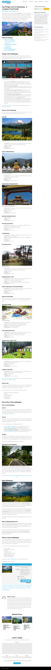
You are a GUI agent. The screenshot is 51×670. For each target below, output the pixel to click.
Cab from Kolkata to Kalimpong (9, 426)
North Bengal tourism (11, 587)
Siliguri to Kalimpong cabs (21, 587)
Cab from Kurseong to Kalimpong (10, 431)
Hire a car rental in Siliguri (6, 105)
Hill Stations (41, 1)
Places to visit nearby (9, 42)
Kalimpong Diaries (28, 585)
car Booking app (13, 559)
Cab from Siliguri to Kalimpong (9, 427)
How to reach (7, 45)
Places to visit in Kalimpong (10, 40)
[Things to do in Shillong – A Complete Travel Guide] (17, 619)
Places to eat (7, 43)
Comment (17, 642)
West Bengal (28, 587)
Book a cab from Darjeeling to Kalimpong (9, 378)
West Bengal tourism (6, 589)
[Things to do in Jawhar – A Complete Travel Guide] (7, 619)
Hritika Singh (5, 11)
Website (26, 655)
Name (7, 655)
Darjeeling (9, 585)
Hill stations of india (16, 585)
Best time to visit (8, 46)
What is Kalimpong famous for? (11, 49)
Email (17, 655)
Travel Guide (31, 1)
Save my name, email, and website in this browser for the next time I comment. (17, 660)
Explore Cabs (25, 1)
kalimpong (22, 585)
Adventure (46, 1)
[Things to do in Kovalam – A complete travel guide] (27, 619)
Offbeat (36, 1)
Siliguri (30, 420)
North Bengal (5, 587)
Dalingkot (10, 508)
